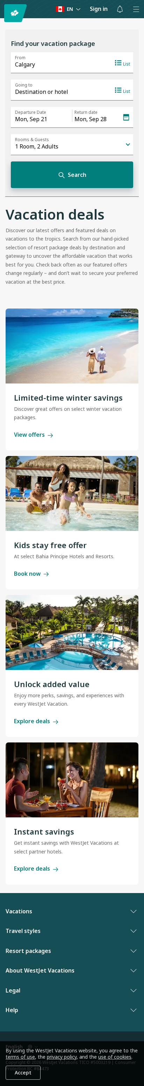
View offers (29, 434)
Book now (27, 573)
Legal (13, 990)
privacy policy (62, 1056)
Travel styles (23, 931)
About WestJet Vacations (40, 970)
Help (12, 1010)
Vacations (19, 911)
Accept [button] (23, 1072)
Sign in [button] (99, 9)
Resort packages (28, 951)
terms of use (20, 1056)
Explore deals (32, 721)
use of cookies (114, 1056)
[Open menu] (136, 9)
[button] (120, 9)
